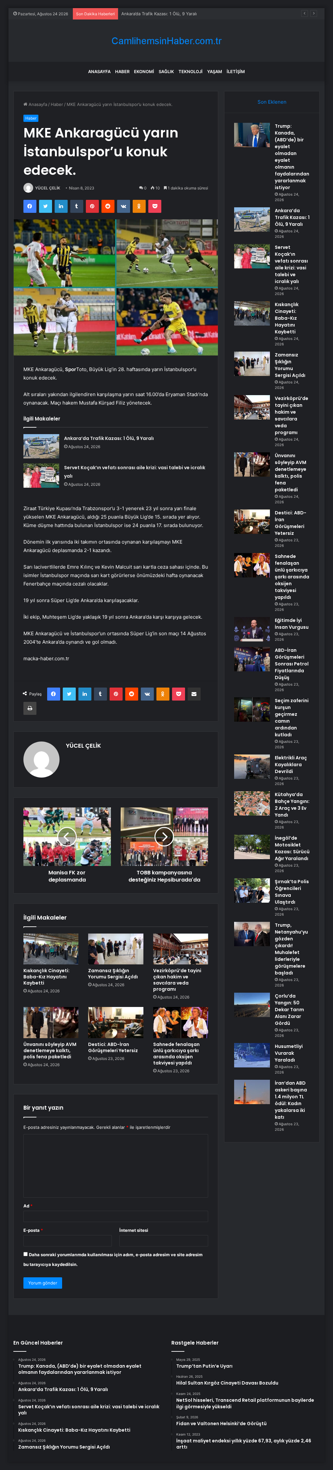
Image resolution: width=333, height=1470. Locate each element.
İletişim (236, 71)
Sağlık (166, 71)
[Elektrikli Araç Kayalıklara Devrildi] (252, 766)
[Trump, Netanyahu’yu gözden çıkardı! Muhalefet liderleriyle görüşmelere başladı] (252, 934)
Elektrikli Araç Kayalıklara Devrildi (291, 764)
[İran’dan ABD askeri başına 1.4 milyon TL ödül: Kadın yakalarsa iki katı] (252, 1092)
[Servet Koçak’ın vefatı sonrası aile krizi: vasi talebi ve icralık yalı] (41, 475)
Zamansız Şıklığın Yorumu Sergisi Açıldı (113, 973)
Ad (28, 1205)
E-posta (33, 1230)
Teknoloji (191, 71)
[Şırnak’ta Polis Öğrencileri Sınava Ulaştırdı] (252, 890)
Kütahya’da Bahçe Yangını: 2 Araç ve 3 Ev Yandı (292, 804)
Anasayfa (99, 71)
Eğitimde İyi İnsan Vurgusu (292, 623)
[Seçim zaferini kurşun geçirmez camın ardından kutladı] (252, 709)
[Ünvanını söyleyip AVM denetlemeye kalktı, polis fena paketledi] (51, 1022)
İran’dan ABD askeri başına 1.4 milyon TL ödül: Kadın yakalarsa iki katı (291, 1100)
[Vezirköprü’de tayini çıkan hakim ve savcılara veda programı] (180, 949)
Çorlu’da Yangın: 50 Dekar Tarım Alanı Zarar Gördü (289, 1009)
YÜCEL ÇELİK (47, 188)
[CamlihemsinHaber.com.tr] (166, 41)
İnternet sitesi (133, 1230)
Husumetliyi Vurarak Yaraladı (289, 1053)
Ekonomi (144, 71)
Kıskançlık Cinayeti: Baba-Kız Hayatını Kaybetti (46, 976)
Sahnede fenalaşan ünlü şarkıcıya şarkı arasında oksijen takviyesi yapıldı (176, 1053)
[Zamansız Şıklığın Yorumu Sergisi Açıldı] (115, 949)
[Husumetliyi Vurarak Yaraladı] (252, 1055)
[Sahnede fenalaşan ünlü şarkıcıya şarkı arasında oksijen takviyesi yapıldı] (180, 1022)
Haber (122, 71)
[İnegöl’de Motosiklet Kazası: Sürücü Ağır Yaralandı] (252, 847)
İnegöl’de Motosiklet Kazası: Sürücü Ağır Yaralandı (292, 848)
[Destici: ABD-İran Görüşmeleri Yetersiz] (115, 1022)
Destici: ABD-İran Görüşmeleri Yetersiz (113, 1047)
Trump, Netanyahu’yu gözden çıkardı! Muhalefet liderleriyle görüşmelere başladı (291, 949)
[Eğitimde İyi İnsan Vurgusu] (252, 629)
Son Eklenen (272, 102)
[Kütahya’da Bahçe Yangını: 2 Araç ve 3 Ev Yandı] (252, 803)
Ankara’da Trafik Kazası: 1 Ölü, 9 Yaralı (109, 438)
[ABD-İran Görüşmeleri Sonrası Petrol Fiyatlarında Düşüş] (252, 659)
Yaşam (214, 71)
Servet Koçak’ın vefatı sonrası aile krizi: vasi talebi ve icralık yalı (184, 13)
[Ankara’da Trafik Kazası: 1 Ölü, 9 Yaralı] (41, 446)
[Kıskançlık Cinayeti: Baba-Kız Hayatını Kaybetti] (51, 949)
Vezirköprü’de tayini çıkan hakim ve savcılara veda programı (177, 979)
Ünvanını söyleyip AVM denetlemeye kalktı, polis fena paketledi (49, 1050)
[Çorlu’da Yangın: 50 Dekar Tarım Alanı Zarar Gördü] (252, 1005)
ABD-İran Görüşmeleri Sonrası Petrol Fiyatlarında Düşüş (292, 664)
